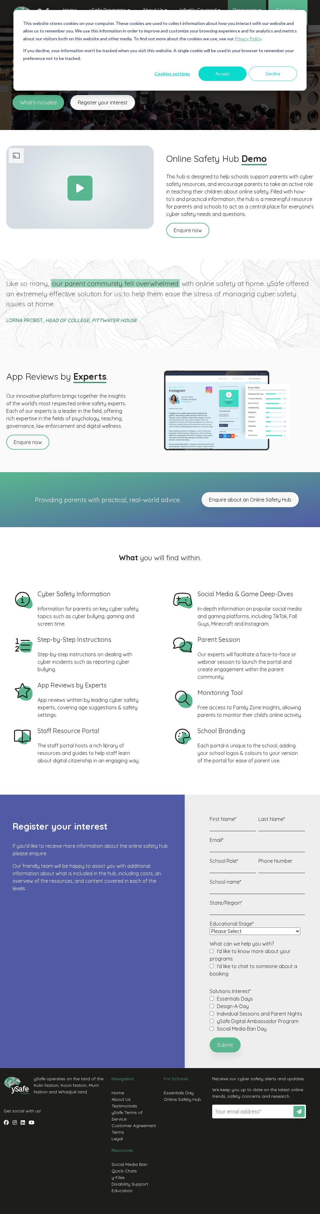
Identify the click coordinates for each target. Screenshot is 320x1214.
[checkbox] (257, 962)
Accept (222, 73)
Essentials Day (179, 1093)
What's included (38, 102)
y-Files (118, 1177)
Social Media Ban (129, 1164)
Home (118, 1093)
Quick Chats (124, 1171)
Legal (117, 1139)
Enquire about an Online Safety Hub (250, 500)
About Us (121, 1099)
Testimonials (124, 1106)
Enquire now (188, 230)
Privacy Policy (248, 38)
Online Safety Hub (182, 1099)
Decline (273, 73)
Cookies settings (172, 73)
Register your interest (103, 102)
